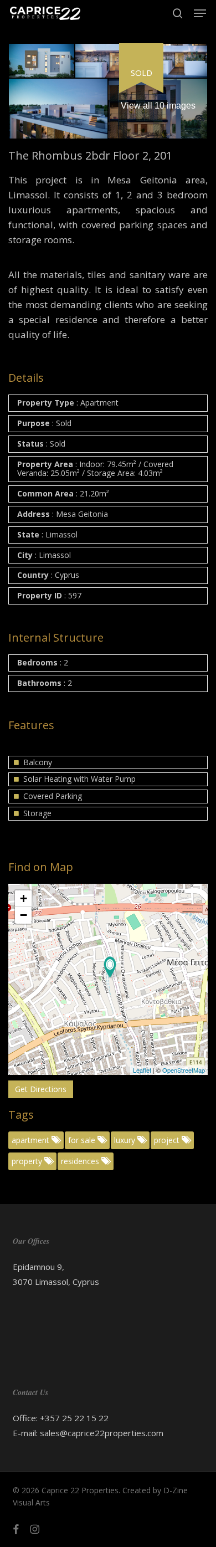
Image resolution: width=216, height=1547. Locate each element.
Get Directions (40, 1089)
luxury (125, 1140)
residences (81, 1161)
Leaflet (142, 1070)
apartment (32, 1140)
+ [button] (23, 898)
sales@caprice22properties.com (101, 1432)
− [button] (23, 915)
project (168, 1140)
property (28, 1161)
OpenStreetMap (183, 1070)
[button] (200, 13)
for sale (82, 1140)
